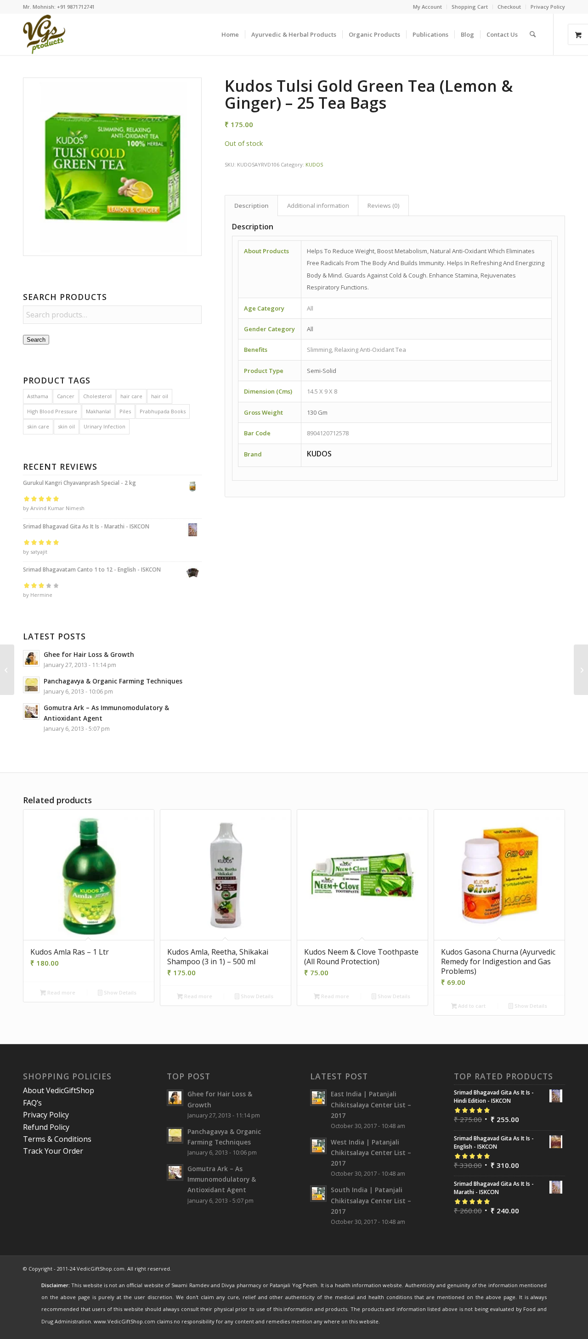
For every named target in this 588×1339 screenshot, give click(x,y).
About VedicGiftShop (58, 1090)
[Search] (533, 34)
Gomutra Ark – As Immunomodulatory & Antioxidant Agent (221, 1179)
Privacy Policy (548, 6)
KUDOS (314, 164)
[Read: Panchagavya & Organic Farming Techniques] (31, 685)
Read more (60, 992)
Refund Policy (46, 1127)
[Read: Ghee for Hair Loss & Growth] (31, 658)
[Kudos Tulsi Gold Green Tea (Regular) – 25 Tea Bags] (7, 669)
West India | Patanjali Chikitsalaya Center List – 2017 (371, 1152)
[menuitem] (427, 7)
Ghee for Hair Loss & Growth (89, 654)
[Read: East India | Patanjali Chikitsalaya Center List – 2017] (318, 1097)
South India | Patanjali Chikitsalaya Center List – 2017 (371, 1200)
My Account (427, 6)
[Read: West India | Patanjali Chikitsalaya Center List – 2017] (318, 1146)
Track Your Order (53, 1151)
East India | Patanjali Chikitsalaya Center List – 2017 (371, 1104)
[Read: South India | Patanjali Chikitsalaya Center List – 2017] (318, 1193)
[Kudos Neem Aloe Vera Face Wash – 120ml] (581, 669)
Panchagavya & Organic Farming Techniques (113, 681)
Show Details (119, 992)
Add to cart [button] (471, 1005)
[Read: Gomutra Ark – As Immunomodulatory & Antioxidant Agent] (31, 711)
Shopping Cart (470, 6)
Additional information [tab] (318, 205)
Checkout (509, 6)
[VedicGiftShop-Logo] (44, 34)
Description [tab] (251, 205)
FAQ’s (32, 1103)
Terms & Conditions (57, 1139)
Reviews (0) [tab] (384, 205)
